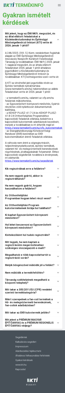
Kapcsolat (20, 369)
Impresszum (21, 346)
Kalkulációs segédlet (25, 342)
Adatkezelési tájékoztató (28, 351)
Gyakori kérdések (24, 360)
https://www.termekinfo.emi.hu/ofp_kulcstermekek (33, 127)
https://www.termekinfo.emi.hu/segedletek (29, 160)
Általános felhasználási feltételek (32, 355)
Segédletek (21, 337)
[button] (32, 39)
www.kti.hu (21, 364)
